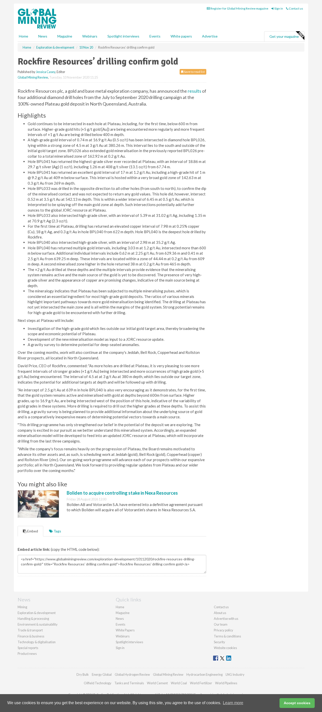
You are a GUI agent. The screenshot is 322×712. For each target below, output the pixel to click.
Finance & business (31, 636)
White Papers (125, 630)
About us (220, 613)
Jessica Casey (45, 72)
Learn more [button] (233, 703)
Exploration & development (37, 613)
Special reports (28, 648)
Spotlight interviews (123, 36)
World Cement (157, 683)
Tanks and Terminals (129, 683)
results (194, 91)
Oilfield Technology (97, 683)
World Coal (179, 683)
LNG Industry (235, 674)
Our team (220, 624)
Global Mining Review (33, 77)
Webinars (89, 36)
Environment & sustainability (38, 624)
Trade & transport (30, 630)
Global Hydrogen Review (132, 674)
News (120, 619)
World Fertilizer (201, 683)
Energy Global (102, 674)
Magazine (64, 36)
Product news (27, 654)
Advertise (210, 36)
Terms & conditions (227, 636)
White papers (181, 36)
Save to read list (194, 72)
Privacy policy (223, 630)
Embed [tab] (32, 531)
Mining (22, 607)
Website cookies (225, 648)
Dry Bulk (82, 674)
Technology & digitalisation (37, 642)
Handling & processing (33, 619)
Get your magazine (284, 36)
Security (219, 642)
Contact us (295, 8)
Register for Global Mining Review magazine (239, 8)
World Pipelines (226, 683)
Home (23, 36)
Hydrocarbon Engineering (204, 674)
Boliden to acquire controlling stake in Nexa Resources (122, 493)
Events (154, 36)
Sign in (278, 8)
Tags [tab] (57, 531)
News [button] (42, 36)
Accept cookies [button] (297, 703)
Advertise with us (226, 619)
